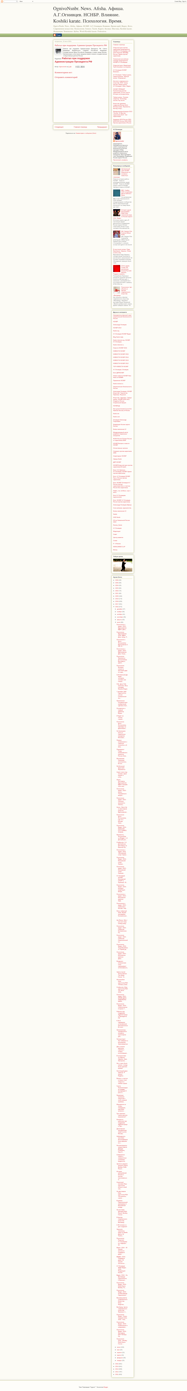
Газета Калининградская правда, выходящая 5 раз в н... (122, 1089)
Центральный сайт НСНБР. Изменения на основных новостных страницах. (121, 173)
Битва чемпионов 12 (119, 429)
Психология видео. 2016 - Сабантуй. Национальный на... (122, 938)
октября (119, 614)
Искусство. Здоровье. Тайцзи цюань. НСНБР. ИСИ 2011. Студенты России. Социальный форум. (122, 400)
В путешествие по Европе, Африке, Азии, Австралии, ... (122, 1058)
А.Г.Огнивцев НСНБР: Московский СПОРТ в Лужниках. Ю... (122, 879)
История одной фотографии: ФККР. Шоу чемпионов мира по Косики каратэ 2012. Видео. (122, 214)
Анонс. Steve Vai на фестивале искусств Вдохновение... (122, 809)
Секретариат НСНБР (119, 456)
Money (115, 550)
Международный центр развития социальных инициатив (120, 434)
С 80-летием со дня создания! (122, 1225)
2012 (117, 1372)
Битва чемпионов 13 (119, 511)
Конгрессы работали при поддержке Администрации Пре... (122, 1123)
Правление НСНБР (119, 380)
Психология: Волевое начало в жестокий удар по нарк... (122, 669)
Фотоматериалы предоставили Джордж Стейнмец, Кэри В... (122, 1149)
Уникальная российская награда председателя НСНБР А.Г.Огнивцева (120, 60)
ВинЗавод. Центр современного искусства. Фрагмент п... (122, 1309)
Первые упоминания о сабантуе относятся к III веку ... (122, 743)
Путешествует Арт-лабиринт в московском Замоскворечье (122, 1041)
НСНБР (115, 321)
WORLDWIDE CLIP (119, 546)
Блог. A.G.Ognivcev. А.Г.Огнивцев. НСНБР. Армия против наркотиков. (122, 471)
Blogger (106, 1387)
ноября (119, 611)
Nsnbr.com (116, 416)
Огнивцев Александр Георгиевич (119, 420)
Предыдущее (102, 127)
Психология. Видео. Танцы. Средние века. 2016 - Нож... (122, 1317)
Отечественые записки (120, 448)
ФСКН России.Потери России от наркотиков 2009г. (122, 439)
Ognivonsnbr (119, 141)
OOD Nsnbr (116, 517)
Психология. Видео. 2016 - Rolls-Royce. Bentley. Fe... (122, 1285)
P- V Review (117, 543)
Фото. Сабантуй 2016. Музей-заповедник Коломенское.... (122, 914)
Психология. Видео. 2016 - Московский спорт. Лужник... (122, 861)
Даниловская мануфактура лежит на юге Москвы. (122, 1131)
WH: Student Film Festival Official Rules (126, 233)
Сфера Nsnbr (117, 459)
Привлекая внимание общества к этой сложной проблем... (122, 1098)
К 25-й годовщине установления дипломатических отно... (122, 1024)
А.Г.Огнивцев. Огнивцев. (121, 369)
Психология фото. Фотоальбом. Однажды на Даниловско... (122, 725)
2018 (117, 601)
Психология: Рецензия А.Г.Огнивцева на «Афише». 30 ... (122, 1242)
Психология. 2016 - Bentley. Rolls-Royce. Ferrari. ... (122, 1341)
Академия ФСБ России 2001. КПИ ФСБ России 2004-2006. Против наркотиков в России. (122, 121)
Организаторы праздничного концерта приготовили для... (122, 1033)
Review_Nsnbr (117, 525)
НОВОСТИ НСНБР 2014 (121, 357)
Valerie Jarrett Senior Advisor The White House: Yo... (122, 974)
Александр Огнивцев (119, 324)
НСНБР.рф (116, 406)
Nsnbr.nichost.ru (118, 383)
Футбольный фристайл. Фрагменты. (121, 767)
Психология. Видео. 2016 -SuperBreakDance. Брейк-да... (122, 947)
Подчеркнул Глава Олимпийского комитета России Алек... (122, 753)
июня (119, 1347)
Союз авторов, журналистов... (122, 508)
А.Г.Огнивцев (117, 528)
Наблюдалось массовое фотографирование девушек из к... (122, 1140)
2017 (117, 604)
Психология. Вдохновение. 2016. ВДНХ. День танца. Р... (122, 634)
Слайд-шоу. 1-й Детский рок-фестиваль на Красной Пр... (122, 845)
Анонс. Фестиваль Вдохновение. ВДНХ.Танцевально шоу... (122, 783)
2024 (117, 585)
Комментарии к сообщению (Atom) (86, 133)
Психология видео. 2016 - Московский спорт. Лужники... (122, 870)
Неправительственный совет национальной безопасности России (122, 316)
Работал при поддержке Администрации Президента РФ (122, 1015)
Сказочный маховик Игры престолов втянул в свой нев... (122, 1185)
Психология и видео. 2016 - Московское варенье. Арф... (122, 897)
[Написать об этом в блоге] (78, 67)
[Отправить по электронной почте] (76, 67)
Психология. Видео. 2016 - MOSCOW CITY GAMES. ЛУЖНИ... (122, 829)
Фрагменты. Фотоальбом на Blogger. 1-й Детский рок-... (122, 837)
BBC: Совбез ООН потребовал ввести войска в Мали (126, 193)
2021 (117, 593)
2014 (117, 1366)
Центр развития (118, 537)
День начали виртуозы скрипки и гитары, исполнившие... (122, 1050)
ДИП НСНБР (117, 462)
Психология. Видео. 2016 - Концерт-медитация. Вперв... (122, 888)
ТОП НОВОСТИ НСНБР (120, 366)
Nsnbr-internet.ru (118, 345)
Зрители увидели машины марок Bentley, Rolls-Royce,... (122, 1166)
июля (119, 622)
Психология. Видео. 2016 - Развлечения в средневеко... (122, 1324)
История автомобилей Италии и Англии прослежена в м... (122, 1175)
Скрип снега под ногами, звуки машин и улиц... (122, 774)
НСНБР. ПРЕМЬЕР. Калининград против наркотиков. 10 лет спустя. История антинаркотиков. (121, 91)
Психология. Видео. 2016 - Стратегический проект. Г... (122, 1006)
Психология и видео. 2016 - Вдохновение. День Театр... (122, 651)
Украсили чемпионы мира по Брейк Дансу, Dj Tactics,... (122, 1232)
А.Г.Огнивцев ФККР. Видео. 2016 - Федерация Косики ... (121, 1269)
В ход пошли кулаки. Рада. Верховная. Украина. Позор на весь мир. (122, 251)
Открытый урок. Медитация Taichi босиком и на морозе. (122, 66)
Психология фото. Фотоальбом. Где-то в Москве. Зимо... (121, 819)
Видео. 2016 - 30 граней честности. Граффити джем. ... (122, 1251)
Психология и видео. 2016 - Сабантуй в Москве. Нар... (122, 906)
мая (118, 1350)
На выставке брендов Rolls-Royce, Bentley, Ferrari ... (122, 1212)
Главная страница (80, 127)
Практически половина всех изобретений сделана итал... (122, 703)
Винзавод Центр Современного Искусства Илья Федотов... (122, 1301)
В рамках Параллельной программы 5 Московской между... (122, 1204)
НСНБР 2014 (117, 328)
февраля (120, 1358)
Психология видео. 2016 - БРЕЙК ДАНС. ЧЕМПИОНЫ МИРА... (122, 998)
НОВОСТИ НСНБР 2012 (121, 363)
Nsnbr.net (116, 413)
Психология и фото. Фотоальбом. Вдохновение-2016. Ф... (122, 643)
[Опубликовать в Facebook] (82, 67)
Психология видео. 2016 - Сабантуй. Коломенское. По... (122, 929)
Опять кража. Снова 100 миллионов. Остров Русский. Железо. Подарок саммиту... (122, 270)
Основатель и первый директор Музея (121, 711)
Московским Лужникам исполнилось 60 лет (121, 761)
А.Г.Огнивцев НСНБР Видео (122, 334)
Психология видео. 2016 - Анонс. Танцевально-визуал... (122, 792)
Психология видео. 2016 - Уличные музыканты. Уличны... (122, 801)
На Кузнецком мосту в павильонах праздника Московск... (121, 734)
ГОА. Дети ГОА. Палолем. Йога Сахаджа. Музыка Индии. (122, 686)
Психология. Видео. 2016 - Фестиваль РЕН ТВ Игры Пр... (122, 1333)
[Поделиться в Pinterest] (84, 67)
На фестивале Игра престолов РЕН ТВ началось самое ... (122, 1195)
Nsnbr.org (116, 331)
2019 (117, 598)
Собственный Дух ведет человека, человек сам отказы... (122, 678)
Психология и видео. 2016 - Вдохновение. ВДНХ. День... (122, 627)
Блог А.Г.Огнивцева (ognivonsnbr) (119, 496)
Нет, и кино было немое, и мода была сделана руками (122, 1066)
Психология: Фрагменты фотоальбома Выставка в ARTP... (122, 660)
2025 (117, 583)
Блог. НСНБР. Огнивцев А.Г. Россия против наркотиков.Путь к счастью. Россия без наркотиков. (122, 485)
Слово (115, 540)
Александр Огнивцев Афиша (122, 505)
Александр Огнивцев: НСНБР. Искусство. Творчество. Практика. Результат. (122, 393)
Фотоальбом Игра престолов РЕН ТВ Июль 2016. (122, 982)
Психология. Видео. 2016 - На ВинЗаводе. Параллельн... (122, 1293)
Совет (115, 534)
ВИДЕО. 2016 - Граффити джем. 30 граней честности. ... (121, 1260)
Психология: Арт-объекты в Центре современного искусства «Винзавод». (122, 291)
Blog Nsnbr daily (118, 337)
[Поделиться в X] (80, 67)
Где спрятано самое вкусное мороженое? (122, 1115)
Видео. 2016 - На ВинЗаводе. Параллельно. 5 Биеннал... (122, 1277)
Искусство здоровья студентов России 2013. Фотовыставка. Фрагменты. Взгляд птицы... (122, 106)
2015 (117, 1364)
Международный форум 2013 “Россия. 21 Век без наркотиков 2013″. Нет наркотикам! (122, 114)
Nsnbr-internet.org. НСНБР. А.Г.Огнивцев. (121, 341)
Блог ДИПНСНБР (118, 372)
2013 (117, 1369)
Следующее (59, 127)
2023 (117, 588)
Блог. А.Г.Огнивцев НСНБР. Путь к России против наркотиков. (121, 478)
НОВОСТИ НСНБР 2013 (121, 360)
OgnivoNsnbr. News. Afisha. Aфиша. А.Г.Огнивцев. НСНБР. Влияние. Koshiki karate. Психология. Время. (88, 14)
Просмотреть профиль (120, 160)
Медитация (116, 531)
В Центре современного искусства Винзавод (122, 1220)
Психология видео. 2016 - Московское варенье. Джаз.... (122, 955)
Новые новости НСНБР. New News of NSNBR (122, 376)
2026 (117, 580)
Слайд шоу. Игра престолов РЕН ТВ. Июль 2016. (122, 989)
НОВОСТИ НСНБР (119, 351)
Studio (115, 514)
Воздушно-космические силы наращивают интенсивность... (122, 965)
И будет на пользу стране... (120, 717)
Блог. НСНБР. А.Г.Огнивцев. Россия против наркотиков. (122, 501)
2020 (117, 596)
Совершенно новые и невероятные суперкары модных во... (122, 1158)
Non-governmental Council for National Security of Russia (122, 409)
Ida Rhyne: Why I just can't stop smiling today (122, 921)
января (119, 1360)
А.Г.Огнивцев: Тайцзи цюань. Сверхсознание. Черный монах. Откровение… (122, 76)
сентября (120, 617)
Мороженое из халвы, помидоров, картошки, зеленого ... (121, 1108)
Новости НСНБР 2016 (120, 348)
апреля (119, 1352)
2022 (117, 591)
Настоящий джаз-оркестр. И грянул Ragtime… (122, 1073)
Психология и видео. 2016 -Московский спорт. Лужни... (122, 852)
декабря (120, 609)
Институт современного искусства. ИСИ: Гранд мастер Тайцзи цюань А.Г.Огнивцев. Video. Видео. (122, 83)
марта (119, 1355)
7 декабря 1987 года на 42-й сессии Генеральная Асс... (122, 695)
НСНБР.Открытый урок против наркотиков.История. (122, 466)
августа (119, 619)
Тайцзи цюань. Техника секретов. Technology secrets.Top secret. (120, 98)
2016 (117, 606)
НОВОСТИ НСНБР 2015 (121, 354)
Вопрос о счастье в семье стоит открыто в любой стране (122, 1081)
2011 (117, 1374)
